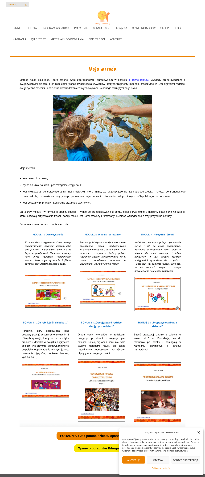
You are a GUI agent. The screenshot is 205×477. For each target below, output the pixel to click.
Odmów (158, 460)
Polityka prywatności (161, 468)
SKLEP (164, 28)
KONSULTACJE (102, 28)
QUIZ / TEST (38, 39)
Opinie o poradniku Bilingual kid (102, 448)
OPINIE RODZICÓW (144, 28)
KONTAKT (116, 39)
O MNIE (17, 28)
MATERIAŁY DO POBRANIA (67, 39)
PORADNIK (81, 28)
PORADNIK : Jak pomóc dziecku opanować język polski (102, 436)
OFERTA (31, 28)
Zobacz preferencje (185, 460)
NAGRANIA (19, 39)
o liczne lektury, (138, 79)
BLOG (177, 28)
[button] (198, 432)
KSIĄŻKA (121, 28)
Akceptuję (133, 460)
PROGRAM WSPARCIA (55, 28)
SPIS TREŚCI (97, 39)
